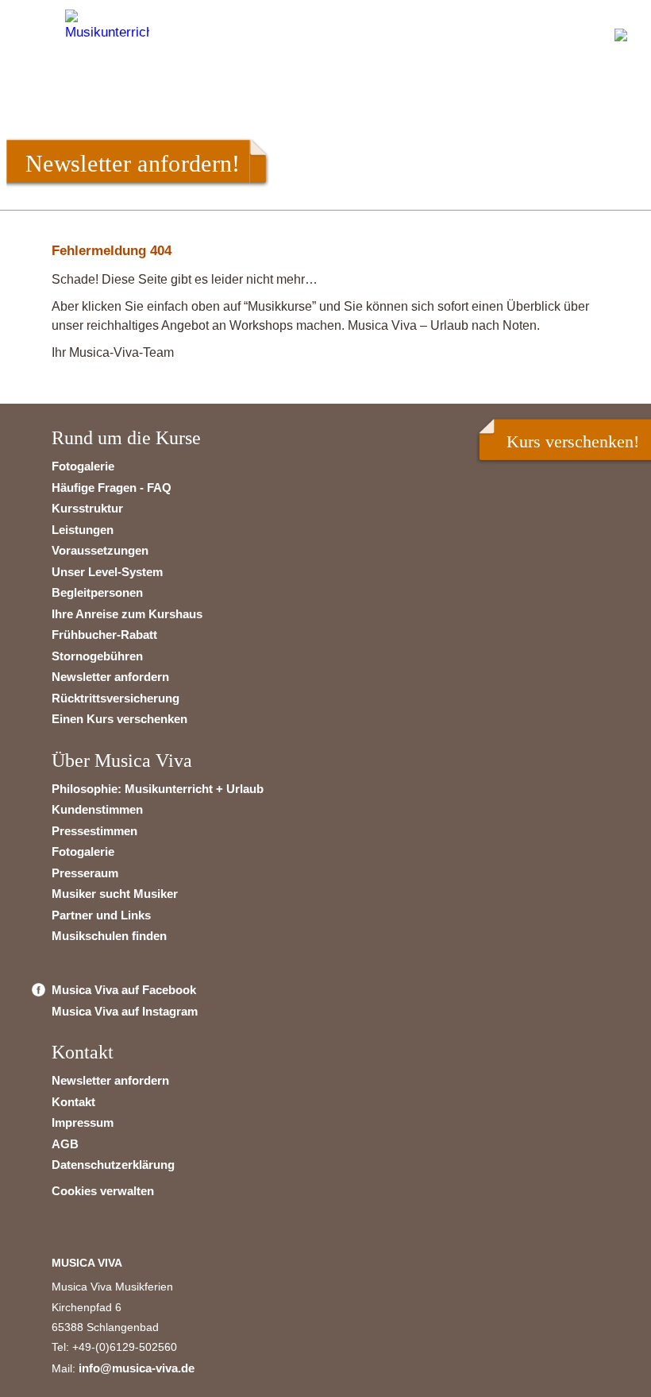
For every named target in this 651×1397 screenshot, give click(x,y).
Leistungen (83, 529)
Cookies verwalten (103, 1191)
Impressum (83, 1122)
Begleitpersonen (97, 592)
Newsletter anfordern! (132, 162)
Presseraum (85, 873)
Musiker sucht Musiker (115, 893)
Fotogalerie (83, 466)
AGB (65, 1144)
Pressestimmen (94, 831)
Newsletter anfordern (110, 676)
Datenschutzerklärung (113, 1164)
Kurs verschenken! (573, 441)
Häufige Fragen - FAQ (111, 487)
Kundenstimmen (97, 809)
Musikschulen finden (109, 935)
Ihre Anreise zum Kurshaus (127, 614)
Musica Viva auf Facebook (124, 989)
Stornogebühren (97, 656)
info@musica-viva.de (137, 1368)
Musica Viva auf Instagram (125, 1011)
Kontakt (73, 1102)
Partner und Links (101, 915)
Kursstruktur (87, 508)
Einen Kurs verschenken (119, 719)
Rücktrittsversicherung (115, 698)
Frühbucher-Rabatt (104, 634)
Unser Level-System (107, 572)
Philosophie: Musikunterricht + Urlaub (158, 788)
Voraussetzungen (100, 550)
